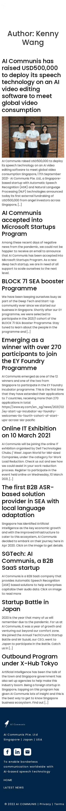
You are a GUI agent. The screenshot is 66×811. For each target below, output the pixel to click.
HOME (8, 780)
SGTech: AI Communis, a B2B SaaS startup (27, 561)
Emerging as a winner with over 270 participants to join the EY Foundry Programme (31, 354)
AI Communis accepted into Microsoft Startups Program (29, 223)
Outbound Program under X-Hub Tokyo (30, 659)
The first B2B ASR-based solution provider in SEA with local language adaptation (30, 501)
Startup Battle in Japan (25, 605)
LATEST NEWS (14, 787)
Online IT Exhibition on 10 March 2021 (29, 431)
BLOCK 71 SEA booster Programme (33, 284)
